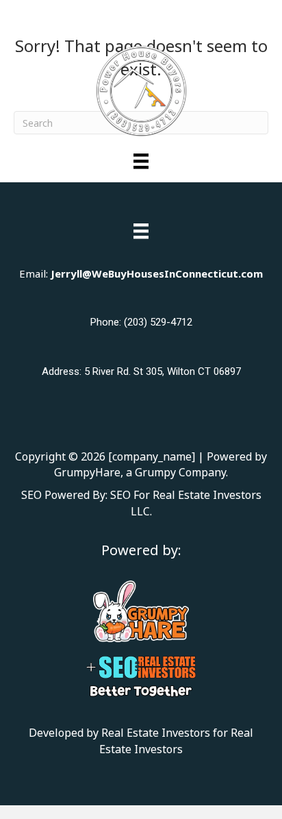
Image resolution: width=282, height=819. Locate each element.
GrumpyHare (87, 472)
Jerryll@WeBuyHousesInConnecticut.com (157, 273)
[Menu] (141, 161)
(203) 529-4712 (158, 322)
